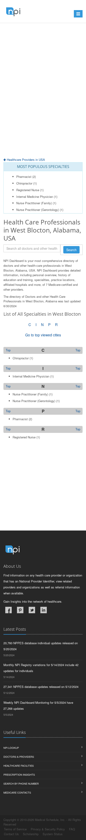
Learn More (26, 34)
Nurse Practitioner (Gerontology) (37, 209)
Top (77, 350)
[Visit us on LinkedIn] (43, 610)
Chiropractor (24, 183)
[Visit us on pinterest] (20, 610)
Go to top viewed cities (43, 334)
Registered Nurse (27, 190)
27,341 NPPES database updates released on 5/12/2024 (40, 686)
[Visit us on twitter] (32, 610)
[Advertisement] (43, 102)
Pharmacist (23, 176)
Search (71, 249)
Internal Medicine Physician (34, 196)
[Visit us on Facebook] (8, 610)
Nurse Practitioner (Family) (34, 203)
